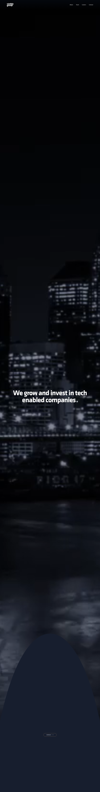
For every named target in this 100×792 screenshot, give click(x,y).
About (71, 5)
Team (77, 5)
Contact (91, 5)
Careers (84, 5)
